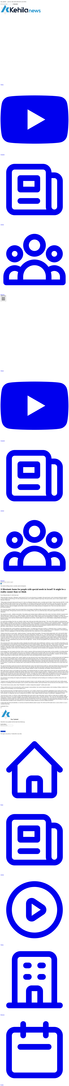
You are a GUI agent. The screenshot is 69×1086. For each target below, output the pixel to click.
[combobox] (7, 582)
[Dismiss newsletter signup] (1, 707)
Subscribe (15, 4)
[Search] (1, 583)
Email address (3, 724)
